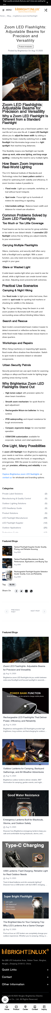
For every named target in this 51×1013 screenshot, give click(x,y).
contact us (7, 478)
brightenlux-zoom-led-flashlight (25, 16)
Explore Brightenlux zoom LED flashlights (21, 474)
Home (2, 16)
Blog (9, 16)
